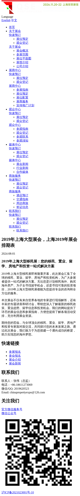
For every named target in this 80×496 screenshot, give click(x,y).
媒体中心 (15, 144)
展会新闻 (22, 164)
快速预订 (15, 35)
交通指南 (22, 199)
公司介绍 (22, 66)
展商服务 (22, 101)
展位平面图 (23, 58)
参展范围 (22, 54)
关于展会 (15, 31)
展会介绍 (15, 359)
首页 (12, 27)
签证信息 (22, 207)
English (5, 20)
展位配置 (22, 97)
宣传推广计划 (25, 105)
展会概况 (22, 50)
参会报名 (15, 355)
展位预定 (22, 38)
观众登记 (22, 42)
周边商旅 (22, 203)
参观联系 (22, 136)
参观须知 (22, 140)
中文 (14, 20)
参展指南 (22, 89)
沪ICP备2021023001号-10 (17, 492)
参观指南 (22, 128)
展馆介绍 (22, 62)
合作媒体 (22, 171)
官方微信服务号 (11, 411)
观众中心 (15, 109)
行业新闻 (22, 167)
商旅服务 (15, 175)
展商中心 (15, 70)
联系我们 (15, 211)
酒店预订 (22, 195)
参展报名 (15, 351)
